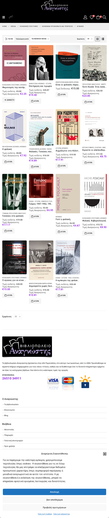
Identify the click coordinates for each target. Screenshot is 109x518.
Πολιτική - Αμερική (102, 147)
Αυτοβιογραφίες (88, 147)
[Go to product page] (41, 62)
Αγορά (36, 101)
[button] (104, 453)
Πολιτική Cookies (45, 514)
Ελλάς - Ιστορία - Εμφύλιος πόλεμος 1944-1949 (46, 201)
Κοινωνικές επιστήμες (11, 85)
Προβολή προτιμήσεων (54, 507)
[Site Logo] (54, 6)
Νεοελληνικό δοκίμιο (10, 146)
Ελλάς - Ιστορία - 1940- (64, 278)
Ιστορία (58, 148)
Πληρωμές (8, 435)
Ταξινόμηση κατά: (22, 39)
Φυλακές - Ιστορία (44, 83)
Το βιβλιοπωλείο (11, 404)
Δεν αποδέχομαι (54, 499)
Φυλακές (23, 85)
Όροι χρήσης (9, 446)
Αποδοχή (54, 492)
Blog (6, 415)
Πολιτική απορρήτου (61, 514)
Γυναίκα (5, 213)
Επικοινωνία (9, 410)
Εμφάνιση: (81, 39)
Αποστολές (9, 430)
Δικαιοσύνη (33, 83)
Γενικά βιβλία (34, 149)
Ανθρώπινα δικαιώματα (64, 82)
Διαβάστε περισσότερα (11, 100)
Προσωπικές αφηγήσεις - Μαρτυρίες (95, 84)
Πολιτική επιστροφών (13, 441)
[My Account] (85, 17)
